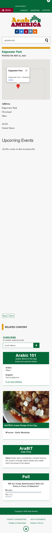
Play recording (14, 382)
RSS (35, 30)
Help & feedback (38, 519)
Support (46, 10)
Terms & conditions (17, 523)
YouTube (26, 30)
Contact (24, 10)
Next (12, 315)
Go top (24, 528)
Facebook (17, 30)
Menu (8, 10)
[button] (18, 86)
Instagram (30, 30)
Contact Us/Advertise (16, 519)
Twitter (21, 30)
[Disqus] (26, 204)
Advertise (35, 10)
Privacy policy (36, 523)
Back (5, 315)
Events (10, 80)
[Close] (26, 70)
